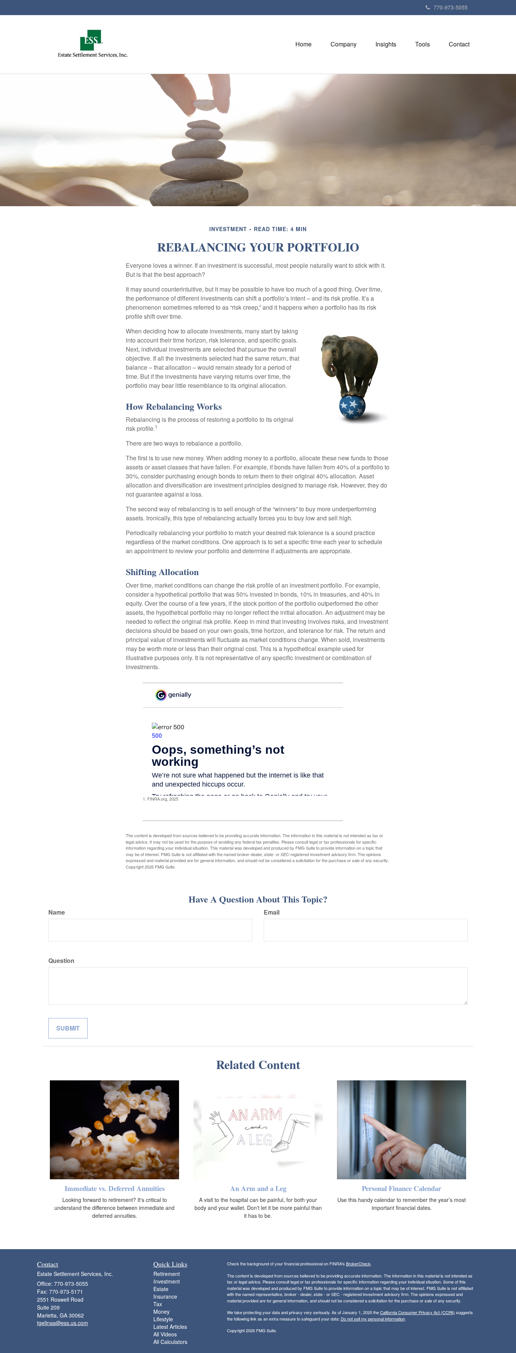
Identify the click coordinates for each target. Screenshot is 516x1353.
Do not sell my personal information (373, 1319)
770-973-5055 (451, 7)
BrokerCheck (358, 1263)
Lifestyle (163, 1319)
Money (161, 1311)
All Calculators (170, 1341)
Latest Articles (170, 1326)
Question (61, 961)
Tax (157, 1304)
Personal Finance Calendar (401, 1188)
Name (56, 912)
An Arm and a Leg (258, 1188)
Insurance (165, 1296)
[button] (343, 44)
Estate (160, 1289)
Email (272, 912)
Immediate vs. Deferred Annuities (115, 1188)
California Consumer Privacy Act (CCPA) (417, 1312)
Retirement (166, 1273)
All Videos (165, 1334)
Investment (166, 1281)
